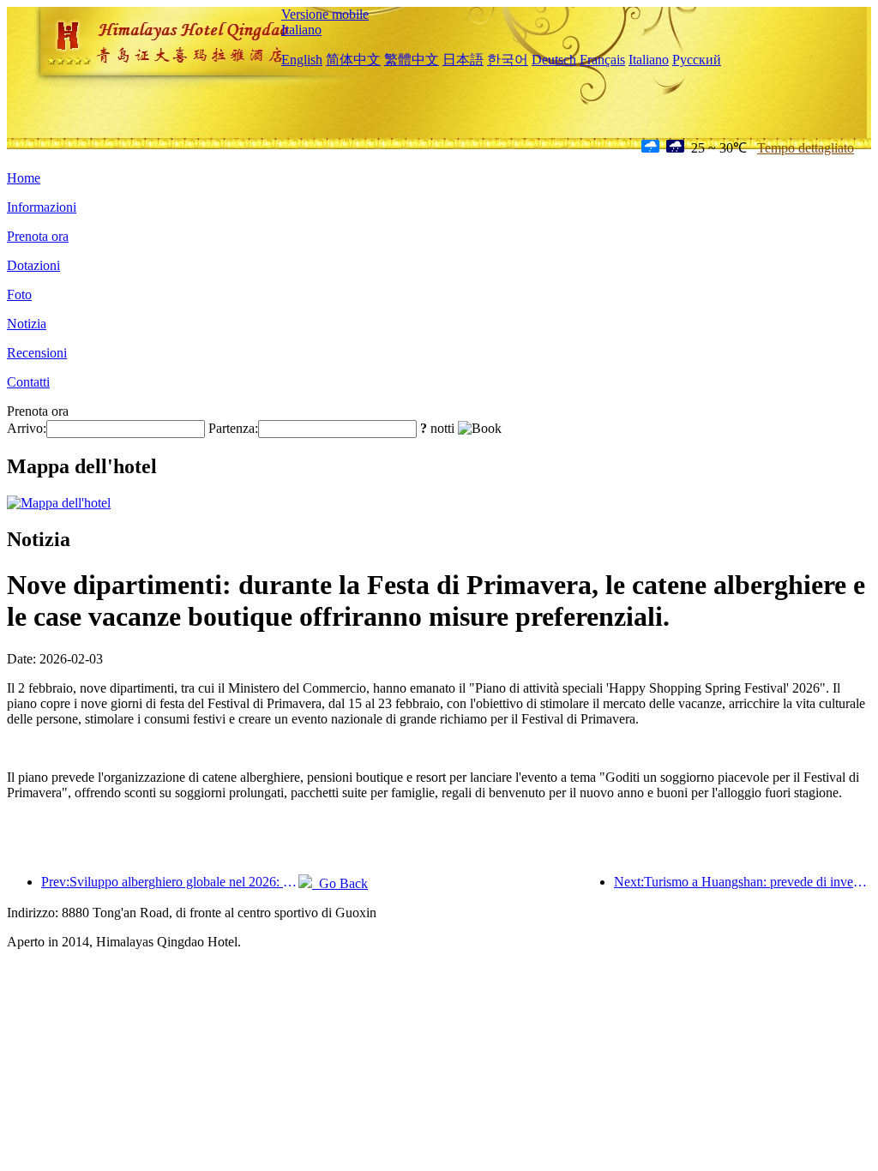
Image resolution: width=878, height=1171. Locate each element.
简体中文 (353, 59)
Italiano (301, 29)
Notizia (26, 323)
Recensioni (37, 352)
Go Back (340, 883)
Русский (696, 59)
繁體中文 (411, 59)
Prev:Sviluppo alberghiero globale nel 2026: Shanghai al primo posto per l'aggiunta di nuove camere (169, 881)
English (301, 59)
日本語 (463, 59)
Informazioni (41, 207)
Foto (19, 294)
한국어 (507, 59)
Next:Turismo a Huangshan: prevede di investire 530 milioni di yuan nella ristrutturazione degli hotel (742, 881)
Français (602, 59)
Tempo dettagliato (805, 148)
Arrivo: (26, 428)
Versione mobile (325, 14)
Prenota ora (38, 236)
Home (23, 178)
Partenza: (233, 428)
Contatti (28, 382)
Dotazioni (33, 265)
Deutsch (554, 59)
